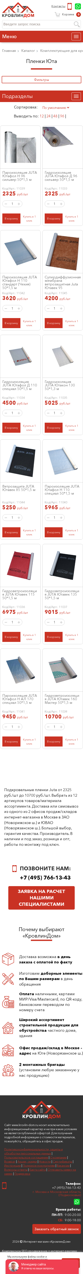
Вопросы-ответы (15, 1169)
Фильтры (41, 79)
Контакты (58, 6)
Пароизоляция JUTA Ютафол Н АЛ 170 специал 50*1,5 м (19, 699)
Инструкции (12, 1165)
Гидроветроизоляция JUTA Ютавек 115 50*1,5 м (19, 594)
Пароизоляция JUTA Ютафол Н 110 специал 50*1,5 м (62, 489)
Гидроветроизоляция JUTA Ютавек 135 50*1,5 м (62, 594)
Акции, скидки (27, 1161)
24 (48, 116)
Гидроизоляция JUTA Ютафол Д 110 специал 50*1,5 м (19, 385)
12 (42, 116)
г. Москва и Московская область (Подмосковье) (57, 1193)
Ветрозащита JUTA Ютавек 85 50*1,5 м (19, 488)
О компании (58, 1157)
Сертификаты (62, 1161)
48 (55, 116)
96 (62, 116)
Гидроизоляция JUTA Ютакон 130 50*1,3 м (60, 385)
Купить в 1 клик (29, 218)
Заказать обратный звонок (56, 1229)
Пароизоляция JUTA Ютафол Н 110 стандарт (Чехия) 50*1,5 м (19, 282)
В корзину (11, 218)
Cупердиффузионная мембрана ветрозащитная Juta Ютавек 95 (63, 282)
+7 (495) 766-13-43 (70, 6)
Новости (45, 1161)
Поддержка (22, 1173)
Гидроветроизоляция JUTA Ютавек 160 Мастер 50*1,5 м (62, 699)
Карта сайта (37, 1169)
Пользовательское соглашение (26, 1157)
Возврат (10, 1161)
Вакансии (63, 1165)
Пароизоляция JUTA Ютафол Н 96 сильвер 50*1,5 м (19, 176)
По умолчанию (54, 107)
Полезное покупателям (39, 1165)
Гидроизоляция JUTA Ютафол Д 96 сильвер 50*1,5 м (61, 176)
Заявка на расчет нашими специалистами (41, 897)
